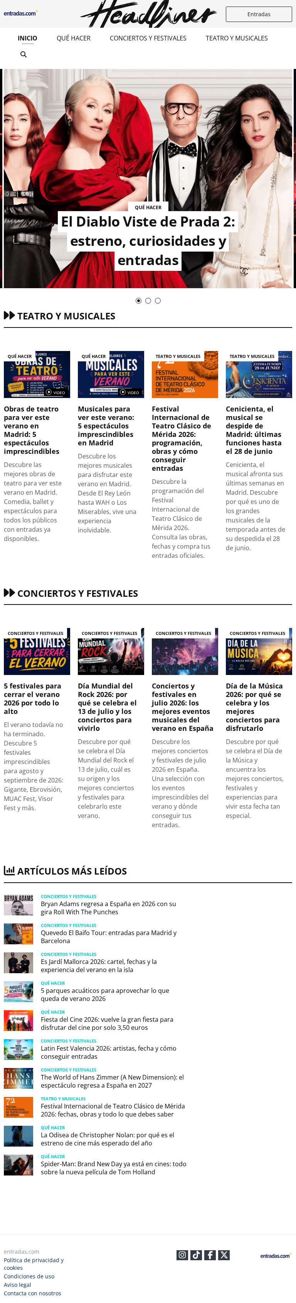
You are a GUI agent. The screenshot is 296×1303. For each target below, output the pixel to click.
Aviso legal (17, 1284)
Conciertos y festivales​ (148, 38)
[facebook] (210, 1256)
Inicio (27, 38)
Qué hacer (74, 38)
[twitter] (224, 1256)
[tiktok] (196, 1256)
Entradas (259, 14)
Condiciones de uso (29, 1276)
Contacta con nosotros (32, 1293)
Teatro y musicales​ (237, 38)
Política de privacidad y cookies (34, 1263)
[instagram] (182, 1256)
